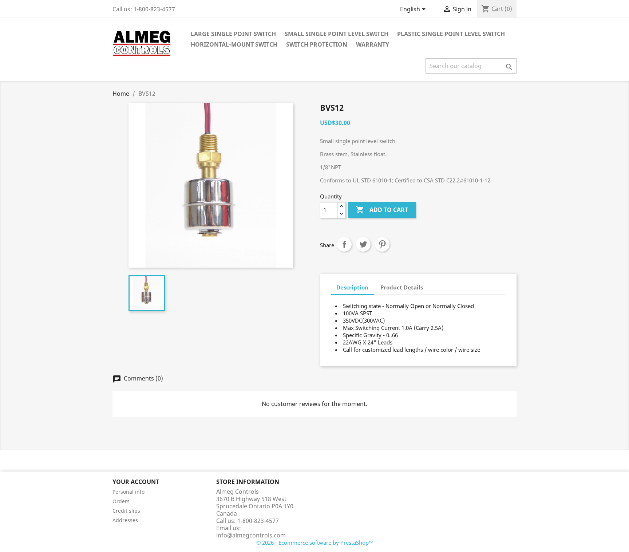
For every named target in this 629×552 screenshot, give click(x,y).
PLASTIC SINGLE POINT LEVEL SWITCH (451, 34)
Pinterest (382, 244)
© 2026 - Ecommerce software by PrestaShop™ (314, 542)
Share (344, 244)
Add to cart (382, 209)
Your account (135, 482)
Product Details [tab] (401, 287)
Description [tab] (352, 287)
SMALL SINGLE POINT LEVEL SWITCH (336, 34)
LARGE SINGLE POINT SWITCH (233, 34)
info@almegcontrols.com (251, 535)
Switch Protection (316, 44)
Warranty (372, 44)
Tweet (363, 244)
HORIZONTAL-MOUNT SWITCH (234, 44)
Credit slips (126, 510)
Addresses (125, 520)
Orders (121, 501)
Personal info (128, 491)
